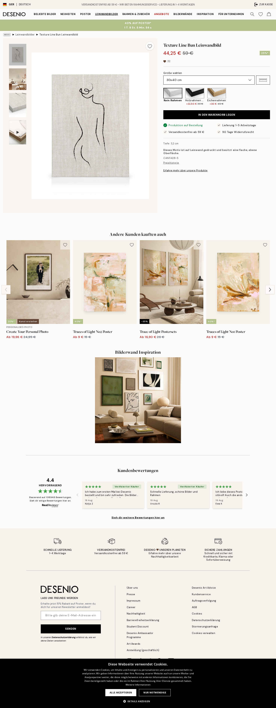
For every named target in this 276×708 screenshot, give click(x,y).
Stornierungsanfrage (205, 626)
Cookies (197, 613)
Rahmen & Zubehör (136, 14)
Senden (70, 628)
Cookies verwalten (203, 633)
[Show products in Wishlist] (260, 14)
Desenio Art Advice (204, 587)
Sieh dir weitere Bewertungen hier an (138, 517)
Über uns (132, 587)
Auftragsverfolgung (204, 600)
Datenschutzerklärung (64, 637)
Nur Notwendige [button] (154, 692)
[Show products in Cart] (269, 14)
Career (131, 607)
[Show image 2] (17, 79)
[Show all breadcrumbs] (7, 35)
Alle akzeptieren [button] (121, 692)
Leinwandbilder (106, 14)
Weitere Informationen (138, 684)
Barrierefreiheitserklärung (143, 620)
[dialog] (138, 683)
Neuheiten (68, 14)
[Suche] (252, 14)
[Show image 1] (17, 54)
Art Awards (133, 643)
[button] (263, 80)
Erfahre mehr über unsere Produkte (185, 170)
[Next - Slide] (273, 96)
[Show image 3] (17, 105)
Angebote (161, 14)
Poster (85, 14)
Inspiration (205, 14)
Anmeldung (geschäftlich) (143, 650)
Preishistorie (171, 162)
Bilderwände (182, 14)
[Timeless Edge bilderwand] (138, 400)
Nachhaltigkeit (136, 613)
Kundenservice (201, 594)
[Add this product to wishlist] (149, 45)
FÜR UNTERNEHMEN (231, 14)
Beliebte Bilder (45, 14)
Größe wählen (172, 73)
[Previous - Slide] (160, 96)
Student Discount (138, 626)
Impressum (133, 600)
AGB (194, 607)
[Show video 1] (17, 132)
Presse (131, 594)
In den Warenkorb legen (216, 114)
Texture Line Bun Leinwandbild (58, 34)
